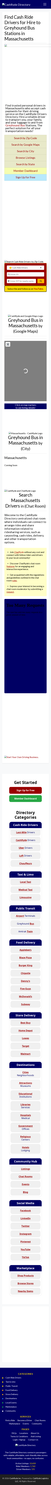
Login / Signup (19, 1439)
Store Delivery (25, 1015)
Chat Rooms (40, 1420)
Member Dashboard (25, 798)
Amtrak (25, 931)
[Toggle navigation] (45, 4)
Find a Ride (10, 1420)
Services (25, 1106)
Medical (25, 1117)
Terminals (25, 915)
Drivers (25, 832)
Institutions (25, 1095)
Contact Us (33, 1439)
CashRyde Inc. (15, 1478)
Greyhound (25, 923)
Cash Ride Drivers (25, 825)
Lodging (25, 1149)
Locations (23, 1433)
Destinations (26, 1065)
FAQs (14, 1433)
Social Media (25, 1203)
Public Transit (25, 908)
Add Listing (36, 1436)
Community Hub (25, 1161)
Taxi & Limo (25, 874)
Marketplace (25, 1268)
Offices (25, 1127)
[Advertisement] (25, 212)
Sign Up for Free (25, 790)
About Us (35, 1433)
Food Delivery (25, 942)
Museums (25, 1084)
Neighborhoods (25, 1074)
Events (26, 1423)
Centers (25, 1138)
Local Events (11, 1402)
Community (11, 1411)
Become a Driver (25, 1420)
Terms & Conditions (19, 1436)
